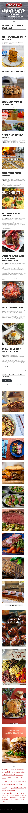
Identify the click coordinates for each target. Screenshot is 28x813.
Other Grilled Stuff (12, 311)
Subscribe (7, 380)
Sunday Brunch (14, 145)
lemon (12, 793)
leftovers (4, 362)
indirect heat (20, 319)
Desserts (17, 263)
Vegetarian (21, 42)
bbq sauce (12, 769)
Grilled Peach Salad (21, 142)
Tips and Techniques (12, 179)
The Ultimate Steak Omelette (11, 214)
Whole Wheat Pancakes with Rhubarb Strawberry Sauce (13, 258)
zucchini (3, 801)
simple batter (18, 275)
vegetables (8, 228)
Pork (17, 311)
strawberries (4, 278)
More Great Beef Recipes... (14, 605)
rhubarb (17, 274)
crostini (23, 315)
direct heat (10, 225)
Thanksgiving (13, 799)
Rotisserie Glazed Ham (15, 321)
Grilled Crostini (14, 318)
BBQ (13, 178)
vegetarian (4, 185)
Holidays (23, 140)
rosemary (4, 797)
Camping (13, 218)
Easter (14, 316)
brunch (9, 142)
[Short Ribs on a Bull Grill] (13, 554)
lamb (9, 793)
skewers (4, 799)
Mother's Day (4, 273)
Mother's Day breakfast (12, 273)
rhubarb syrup (12, 275)
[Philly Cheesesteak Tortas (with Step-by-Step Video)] (13, 483)
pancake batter (8, 274)
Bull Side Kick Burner (21, 357)
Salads (8, 141)
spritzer (22, 321)
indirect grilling (15, 319)
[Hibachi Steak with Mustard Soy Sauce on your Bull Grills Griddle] (13, 435)
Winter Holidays (9, 43)
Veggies (3, 43)
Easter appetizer (19, 316)
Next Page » (11, 366)
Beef (8, 354)
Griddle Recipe (15, 74)
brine (3, 772)
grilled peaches (5, 143)
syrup (16, 278)
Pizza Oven (22, 107)
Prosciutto (4, 321)
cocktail (20, 315)
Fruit (19, 107)
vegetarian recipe (10, 185)
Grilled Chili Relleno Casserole (12, 26)
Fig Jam (12, 317)
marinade (17, 793)
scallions (20, 797)
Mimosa (16, 143)
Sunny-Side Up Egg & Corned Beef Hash (11, 350)
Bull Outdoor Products (16, 224)
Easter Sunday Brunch (13, 307)
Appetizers (9, 178)
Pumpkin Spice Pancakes (13, 71)
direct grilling (5, 316)
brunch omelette (12, 223)
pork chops (17, 795)
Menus (3, 219)
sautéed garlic (15, 362)
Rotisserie (4, 312)
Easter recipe (8, 317)
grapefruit (4, 318)
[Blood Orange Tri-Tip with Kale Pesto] (13, 507)
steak (7, 799)
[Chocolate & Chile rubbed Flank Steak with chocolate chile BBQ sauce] (13, 578)
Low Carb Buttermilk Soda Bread (12, 103)
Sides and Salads (15, 42)
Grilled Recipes (12, 143)
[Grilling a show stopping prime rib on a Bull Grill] (13, 531)
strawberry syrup (11, 278)
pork (13, 795)
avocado (9, 222)
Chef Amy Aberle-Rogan (11, 181)
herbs (6, 319)
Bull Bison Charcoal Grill (17, 772)
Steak (9, 219)
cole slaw (18, 781)
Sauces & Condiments (13, 264)
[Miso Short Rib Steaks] (13, 459)
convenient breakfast (12, 269)
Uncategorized (21, 74)
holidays (9, 319)
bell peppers (14, 222)
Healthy (19, 140)
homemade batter (18, 272)
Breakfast (9, 42)
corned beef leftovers (16, 360)
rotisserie (9, 321)
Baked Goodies (10, 107)
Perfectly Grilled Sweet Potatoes (14, 38)
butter (18, 268)
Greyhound (9, 318)
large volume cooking (6, 184)
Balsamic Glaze (11, 313)
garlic (15, 317)
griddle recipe (12, 272)
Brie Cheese (16, 313)
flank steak (15, 225)
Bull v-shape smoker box (7, 359)
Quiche (9, 145)
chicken (10, 781)
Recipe (5, 179)
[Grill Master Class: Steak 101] (13, 602)
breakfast (10, 180)
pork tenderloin (23, 795)
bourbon (22, 769)
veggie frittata (17, 185)
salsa (16, 797)
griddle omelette (21, 225)
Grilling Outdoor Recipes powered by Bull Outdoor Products (14, 11)
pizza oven (13, 184)
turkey (24, 799)
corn (6, 784)
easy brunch (8, 270)
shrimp (23, 797)
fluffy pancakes (15, 270)
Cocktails (13, 140)
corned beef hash (8, 360)
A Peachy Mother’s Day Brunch (12, 136)
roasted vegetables (20, 184)
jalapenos (5, 793)
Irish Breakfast (22, 361)
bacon (8, 769)
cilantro (15, 781)
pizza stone (9, 795)
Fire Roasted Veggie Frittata (11, 174)
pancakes (14, 274)
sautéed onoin (21, 362)
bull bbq (17, 180)
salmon (13, 797)
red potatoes (9, 362)
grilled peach (13, 142)
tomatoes (19, 799)
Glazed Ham (19, 317)
